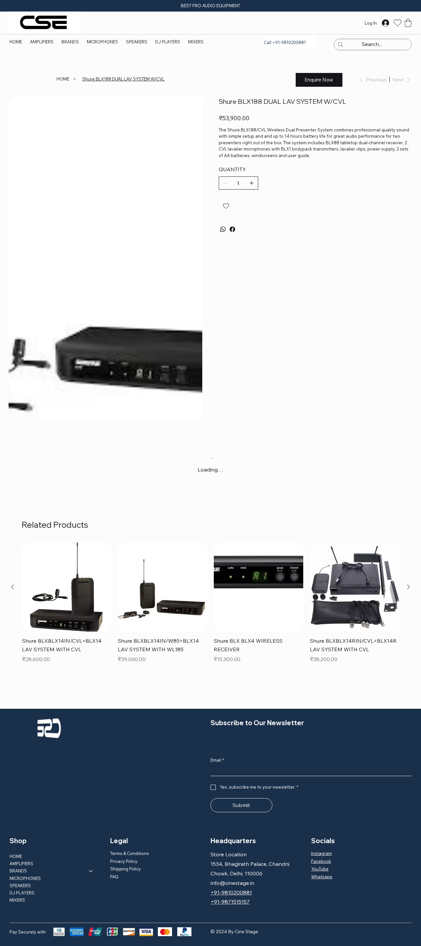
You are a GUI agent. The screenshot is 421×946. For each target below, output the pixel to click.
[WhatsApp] (223, 229)
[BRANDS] (91, 870)
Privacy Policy (123, 861)
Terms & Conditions (129, 853)
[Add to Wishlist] (226, 206)
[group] (211, 607)
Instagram (321, 853)
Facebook (321, 861)
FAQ (114, 876)
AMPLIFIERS (21, 863)
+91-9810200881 (231, 892)
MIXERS (17, 900)
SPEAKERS (20, 885)
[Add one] (251, 183)
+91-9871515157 (230, 901)
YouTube (320, 868)
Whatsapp (322, 876)
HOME (16, 856)
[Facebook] (232, 229)
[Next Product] (408, 587)
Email (217, 760)
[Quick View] (66, 587)
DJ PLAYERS (22, 892)
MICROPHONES (25, 878)
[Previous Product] (12, 587)
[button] (70, 42)
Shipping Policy (125, 868)
